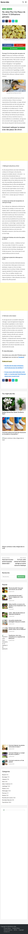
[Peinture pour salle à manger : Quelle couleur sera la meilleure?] (5, 628)
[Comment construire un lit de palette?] (5, 760)
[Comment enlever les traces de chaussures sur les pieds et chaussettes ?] (14, 424)
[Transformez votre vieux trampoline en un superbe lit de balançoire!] (5, 635)
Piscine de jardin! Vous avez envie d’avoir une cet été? (16, 588)
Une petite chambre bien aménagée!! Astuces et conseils (17, 621)
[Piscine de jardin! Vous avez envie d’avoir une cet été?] (5, 588)
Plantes (4, 795)
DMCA (15, 930)
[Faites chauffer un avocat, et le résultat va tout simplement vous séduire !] (5, 604)
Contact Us (7, 931)
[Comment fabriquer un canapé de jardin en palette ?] (5, 753)
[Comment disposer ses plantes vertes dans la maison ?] (5, 745)
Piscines (4, 793)
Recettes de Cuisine (7, 797)
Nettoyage (9, 8)
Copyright (21, 930)
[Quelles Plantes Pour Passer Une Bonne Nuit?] (14, 404)
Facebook (21, 357)
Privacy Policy (7, 928)
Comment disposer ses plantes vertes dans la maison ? (17, 746)
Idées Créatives (6, 784)
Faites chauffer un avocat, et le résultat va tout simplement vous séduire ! (17, 605)
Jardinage (4, 786)
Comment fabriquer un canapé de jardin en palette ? (17, 753)
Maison (4, 8)
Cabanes (4, 779)
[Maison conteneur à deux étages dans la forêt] (14, 491)
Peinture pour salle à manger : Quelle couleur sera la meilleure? (17, 628)
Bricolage (4, 777)
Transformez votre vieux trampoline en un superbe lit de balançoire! (17, 637)
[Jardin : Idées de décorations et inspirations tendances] (5, 613)
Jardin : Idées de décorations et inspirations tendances (17, 613)
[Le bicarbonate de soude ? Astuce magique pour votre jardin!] (5, 595)
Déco (3, 781)
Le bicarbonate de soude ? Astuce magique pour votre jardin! (16, 597)
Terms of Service (8, 930)
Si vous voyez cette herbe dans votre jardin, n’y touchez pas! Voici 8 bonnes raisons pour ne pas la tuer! (15, 374)
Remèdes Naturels (7, 800)
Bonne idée (5, 2)
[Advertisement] (14, 147)
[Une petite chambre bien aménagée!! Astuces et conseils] (5, 620)
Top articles (5, 802)
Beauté (4, 774)
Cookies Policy (16, 928)
